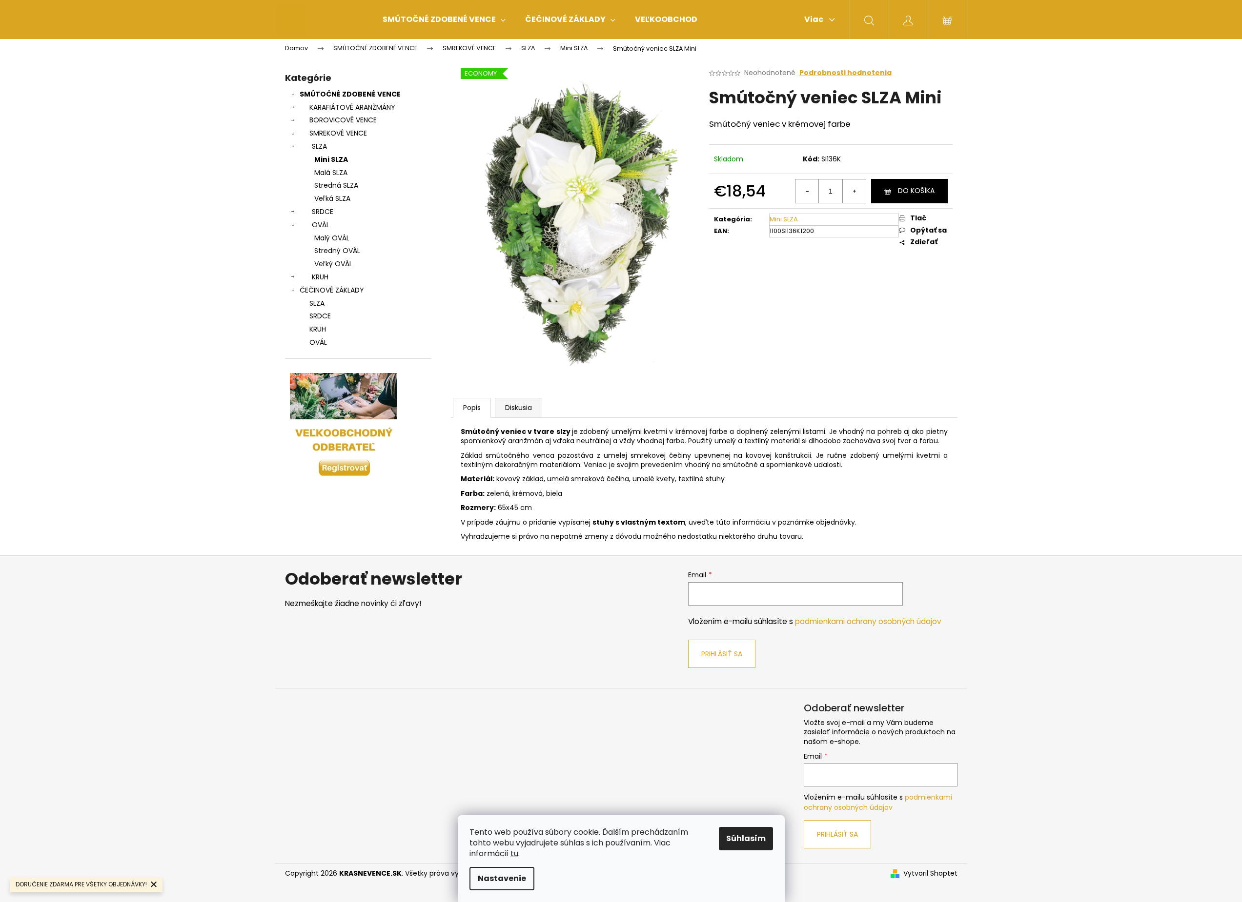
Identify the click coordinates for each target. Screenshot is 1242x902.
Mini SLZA (331, 159)
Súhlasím (746, 838)
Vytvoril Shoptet (930, 873)
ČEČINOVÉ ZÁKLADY (332, 290)
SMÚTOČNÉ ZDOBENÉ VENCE (350, 94)
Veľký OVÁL (333, 264)
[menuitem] (444, 19)
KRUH (320, 277)
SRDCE (322, 211)
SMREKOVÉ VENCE (338, 133)
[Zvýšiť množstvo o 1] (854, 191)
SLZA (319, 146)
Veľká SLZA (332, 198)
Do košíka (916, 191)
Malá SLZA (330, 172)
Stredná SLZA (336, 185)
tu (514, 853)
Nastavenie (502, 878)
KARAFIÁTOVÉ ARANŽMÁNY (352, 107)
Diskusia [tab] (518, 407)
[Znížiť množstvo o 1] (807, 191)
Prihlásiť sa (721, 654)
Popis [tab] (472, 407)
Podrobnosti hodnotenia (845, 73)
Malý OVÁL (331, 238)
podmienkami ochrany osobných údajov (868, 621)
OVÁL (320, 225)
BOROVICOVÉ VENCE (343, 120)
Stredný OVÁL (337, 250)
